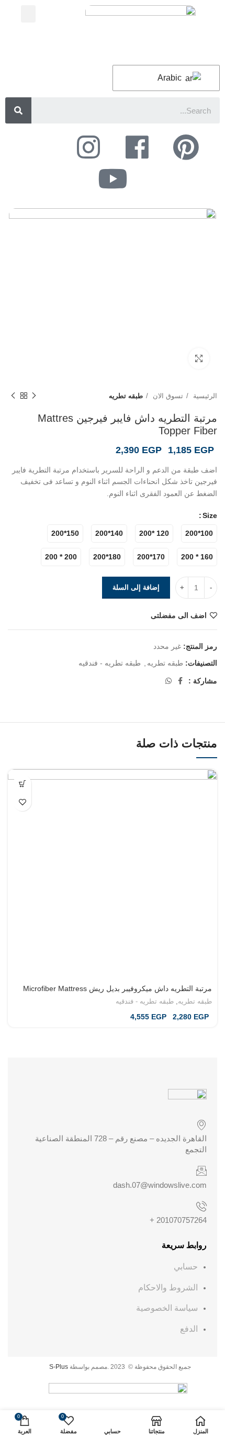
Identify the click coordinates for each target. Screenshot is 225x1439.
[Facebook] (137, 147)
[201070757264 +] (201, 1206)
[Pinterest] (186, 147)
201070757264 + (178, 1220)
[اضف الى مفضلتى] (22, 802)
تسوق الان (167, 396)
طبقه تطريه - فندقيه (109, 663)
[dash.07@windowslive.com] (201, 1170)
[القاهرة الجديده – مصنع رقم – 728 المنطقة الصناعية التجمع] (201, 1124)
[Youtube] (112, 178)
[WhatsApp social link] (168, 681)
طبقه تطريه (126, 396)
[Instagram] (88, 147)
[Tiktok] (40, 147)
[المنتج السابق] (34, 396)
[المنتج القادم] (13, 396)
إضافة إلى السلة (136, 587)
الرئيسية (204, 396)
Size (210, 515)
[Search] (18, 110)
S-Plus (58, 1366)
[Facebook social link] (180, 681)
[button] (28, 14)
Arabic (171, 77)
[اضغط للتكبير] (198, 358)
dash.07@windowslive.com (160, 1185)
